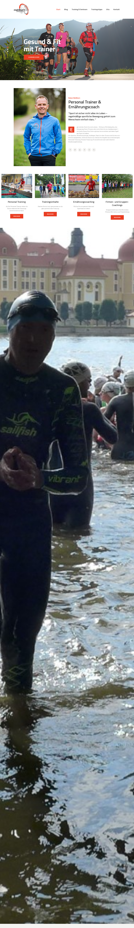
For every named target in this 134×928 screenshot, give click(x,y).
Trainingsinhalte (50, 201)
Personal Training (17, 201)
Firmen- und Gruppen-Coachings (117, 203)
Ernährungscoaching (83, 201)
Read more (16, 216)
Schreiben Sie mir (32, 57)
